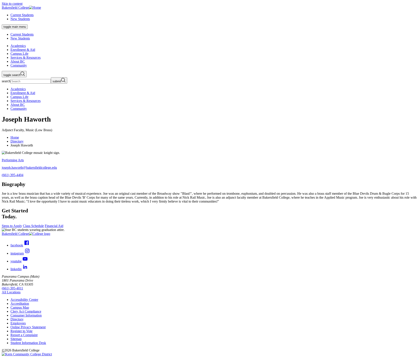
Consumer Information (26, 315)
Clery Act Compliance (25, 311)
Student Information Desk (28, 343)
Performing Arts (13, 160)
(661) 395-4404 (12, 175)
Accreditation (19, 303)
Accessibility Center (24, 299)
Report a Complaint (24, 335)
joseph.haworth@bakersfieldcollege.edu (29, 167)
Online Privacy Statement (28, 327)
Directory (17, 141)
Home (14, 137)
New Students (20, 19)
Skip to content (12, 3)
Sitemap (16, 339)
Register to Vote (21, 331)
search (6, 81)
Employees (18, 323)
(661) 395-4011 (12, 288)
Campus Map (19, 307)
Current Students (22, 15)
